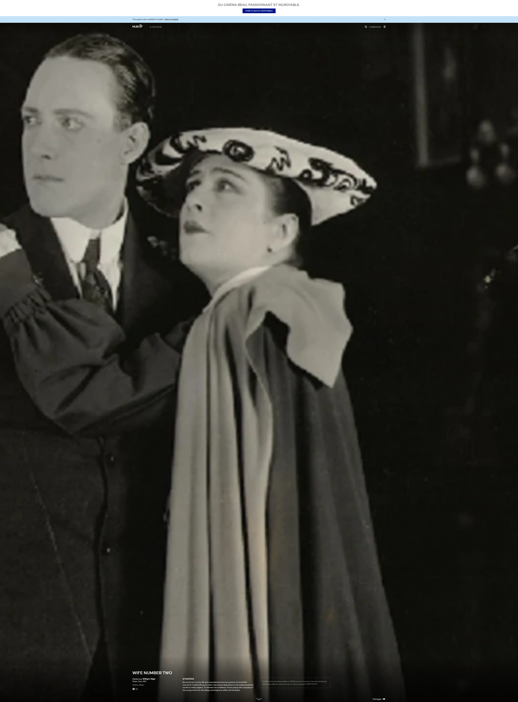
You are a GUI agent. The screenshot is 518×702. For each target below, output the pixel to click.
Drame (135, 685)
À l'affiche (156, 27)
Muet (141, 685)
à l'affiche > (311, 684)
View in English (171, 19)
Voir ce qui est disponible (259, 11)
